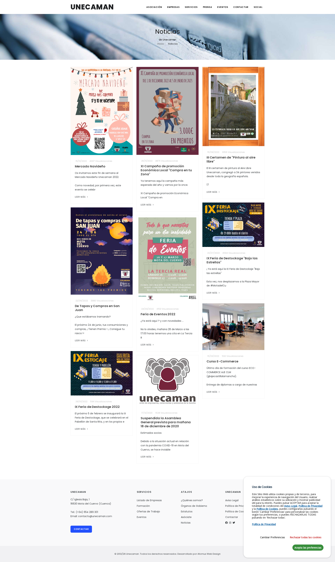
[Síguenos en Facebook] (226, 522)
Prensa (207, 7)
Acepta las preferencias (308, 547)
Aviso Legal (232, 500)
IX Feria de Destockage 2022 (97, 407)
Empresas (173, 7)
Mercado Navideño (90, 166)
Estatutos (186, 511)
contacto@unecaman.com (95, 516)
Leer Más (80, 196)
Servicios (191, 7)
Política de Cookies (236, 511)
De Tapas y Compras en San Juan (97, 308)
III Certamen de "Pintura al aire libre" (231, 159)
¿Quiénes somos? (192, 500)
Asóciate (186, 517)
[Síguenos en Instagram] (230, 522)
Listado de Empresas (149, 500)
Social (258, 7)
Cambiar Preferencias (272, 537)
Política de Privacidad (238, 506)
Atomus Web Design (209, 554)
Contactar (240, 7)
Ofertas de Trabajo (148, 511)
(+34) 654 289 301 (87, 512)
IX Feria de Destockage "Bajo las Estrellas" (232, 260)
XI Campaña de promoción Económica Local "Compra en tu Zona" (166, 170)
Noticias (173, 43)
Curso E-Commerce (222, 361)
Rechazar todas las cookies (305, 537)
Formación (143, 506)
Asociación (154, 7)
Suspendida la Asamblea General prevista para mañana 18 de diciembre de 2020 (166, 422)
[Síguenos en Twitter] (234, 522)
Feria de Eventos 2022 (158, 314)
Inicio (160, 43)
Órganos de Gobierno (194, 506)
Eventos (222, 7)
